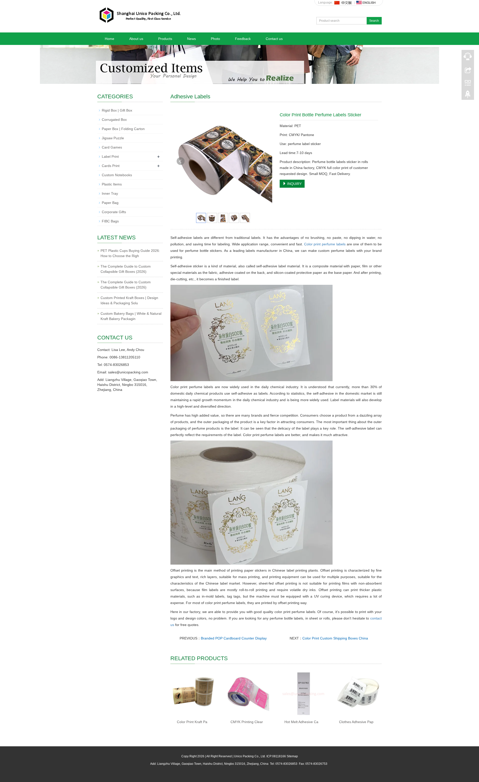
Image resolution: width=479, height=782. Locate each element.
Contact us (274, 39)
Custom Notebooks (117, 175)
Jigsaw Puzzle (113, 138)
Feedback (243, 39)
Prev (181, 161)
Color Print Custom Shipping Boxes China (335, 638)
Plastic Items (112, 184)
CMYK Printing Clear (247, 722)
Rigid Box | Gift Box (117, 110)
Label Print (110, 156)
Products (165, 39)
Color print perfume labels (325, 244)
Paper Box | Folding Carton (123, 129)
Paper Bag (110, 203)
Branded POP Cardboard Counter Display (234, 638)
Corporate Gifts (114, 212)
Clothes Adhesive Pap (356, 722)
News (191, 39)
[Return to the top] (468, 95)
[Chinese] (343, 2)
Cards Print (111, 166)
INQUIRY (294, 184)
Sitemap (292, 756)
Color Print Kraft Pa (192, 722)
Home (109, 39)
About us (136, 39)
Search (374, 20)
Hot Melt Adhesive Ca (301, 722)
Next (266, 161)
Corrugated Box (114, 120)
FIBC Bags (110, 221)
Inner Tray (110, 193)
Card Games (112, 147)
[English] (366, 2)
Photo (215, 39)
